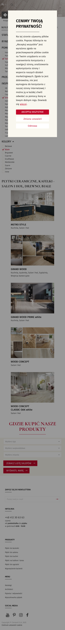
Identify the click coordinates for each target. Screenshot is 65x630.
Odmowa (32, 126)
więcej (23, 104)
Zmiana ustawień (33, 119)
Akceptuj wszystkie (33, 112)
